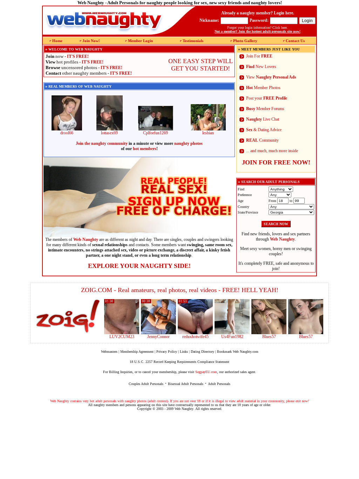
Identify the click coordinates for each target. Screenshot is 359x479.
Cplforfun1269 (155, 132)
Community (262, 140)
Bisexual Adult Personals (185, 384)
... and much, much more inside (272, 150)
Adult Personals (219, 384)
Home (57, 41)
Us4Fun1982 (232, 336)
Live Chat (262, 119)
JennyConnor (158, 336)
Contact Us (295, 41)
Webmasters (109, 351)
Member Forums (265, 108)
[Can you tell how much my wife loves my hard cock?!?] (195, 332)
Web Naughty (184, 409)
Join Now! (91, 41)
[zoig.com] (68, 316)
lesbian (208, 132)
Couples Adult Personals (146, 384)
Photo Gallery (245, 41)
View (271, 77)
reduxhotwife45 (195, 336)
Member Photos (263, 87)
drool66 (66, 132)
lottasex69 (109, 132)
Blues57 (269, 336)
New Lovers (261, 66)
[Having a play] (158, 332)
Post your (266, 98)
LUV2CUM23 (121, 336)
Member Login (140, 41)
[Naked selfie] (268, 332)
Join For (259, 56)
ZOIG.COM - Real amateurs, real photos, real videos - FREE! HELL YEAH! (179, 290)
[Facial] (305, 332)
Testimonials (193, 41)
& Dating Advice (264, 129)
